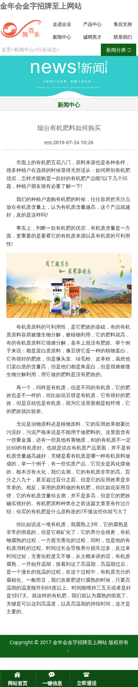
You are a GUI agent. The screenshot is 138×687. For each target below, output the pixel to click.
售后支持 (123, 24)
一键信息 (52, 683)
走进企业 (62, 24)
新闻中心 (62, 37)
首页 (6, 49)
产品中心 (92, 24)
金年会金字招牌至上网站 (41, 6)
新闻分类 (116, 49)
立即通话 (87, 683)
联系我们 (123, 37)
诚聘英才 (92, 37)
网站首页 (18, 683)
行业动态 (47, 49)
